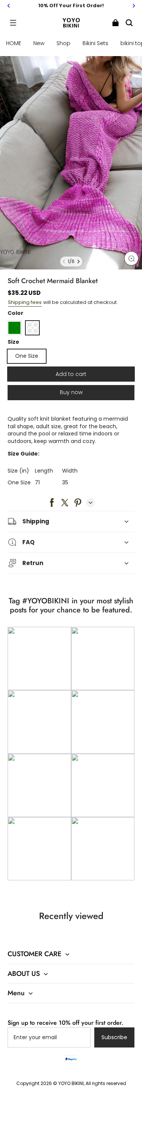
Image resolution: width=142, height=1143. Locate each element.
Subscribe (114, 1037)
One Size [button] (26, 356)
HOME (13, 43)
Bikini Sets (95, 43)
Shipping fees (25, 302)
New (38, 43)
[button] (13, 22)
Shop (63, 43)
